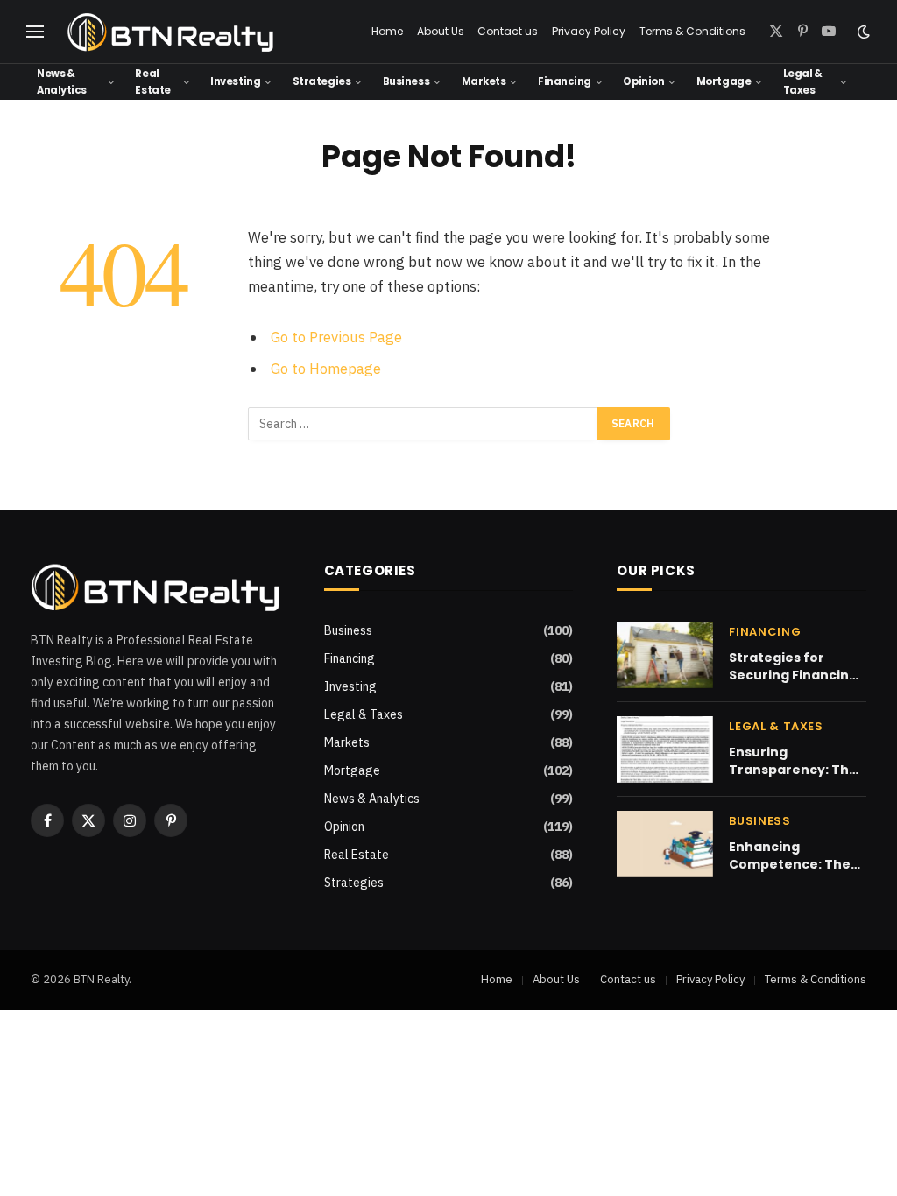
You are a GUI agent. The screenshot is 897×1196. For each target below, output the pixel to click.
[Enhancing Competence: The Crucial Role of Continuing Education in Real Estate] (665, 844)
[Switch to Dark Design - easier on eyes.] (862, 32)
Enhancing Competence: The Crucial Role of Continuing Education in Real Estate (790, 855)
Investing (235, 81)
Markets (484, 81)
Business (406, 81)
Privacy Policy (588, 31)
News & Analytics (62, 81)
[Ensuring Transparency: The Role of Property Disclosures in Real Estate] (665, 749)
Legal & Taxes (803, 81)
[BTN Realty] (171, 32)
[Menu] (35, 32)
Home (387, 31)
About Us (440, 31)
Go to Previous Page (336, 337)
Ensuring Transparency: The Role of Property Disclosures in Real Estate (793, 760)
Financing (564, 81)
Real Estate (152, 81)
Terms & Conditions (692, 31)
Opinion (643, 81)
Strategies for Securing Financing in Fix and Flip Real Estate (793, 666)
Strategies (321, 81)
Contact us (507, 31)
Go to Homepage (326, 368)
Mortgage (723, 81)
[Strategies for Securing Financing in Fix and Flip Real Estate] (665, 655)
